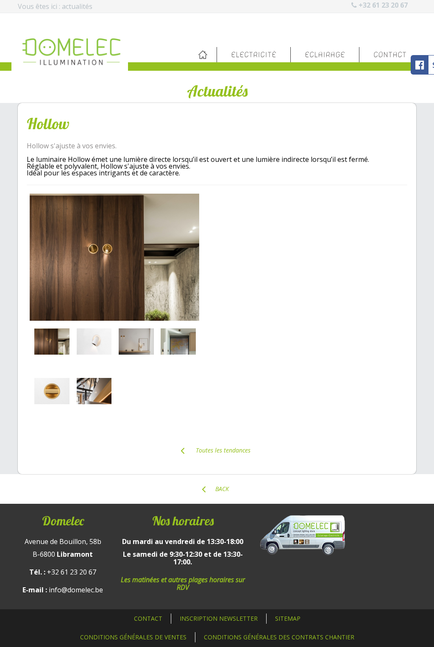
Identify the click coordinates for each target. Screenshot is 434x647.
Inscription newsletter (219, 618)
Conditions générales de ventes (133, 637)
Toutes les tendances (222, 450)
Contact (389, 54)
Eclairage (325, 54)
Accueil (202, 54)
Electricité (253, 54)
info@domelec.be (76, 589)
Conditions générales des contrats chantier (279, 637)
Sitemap (287, 618)
